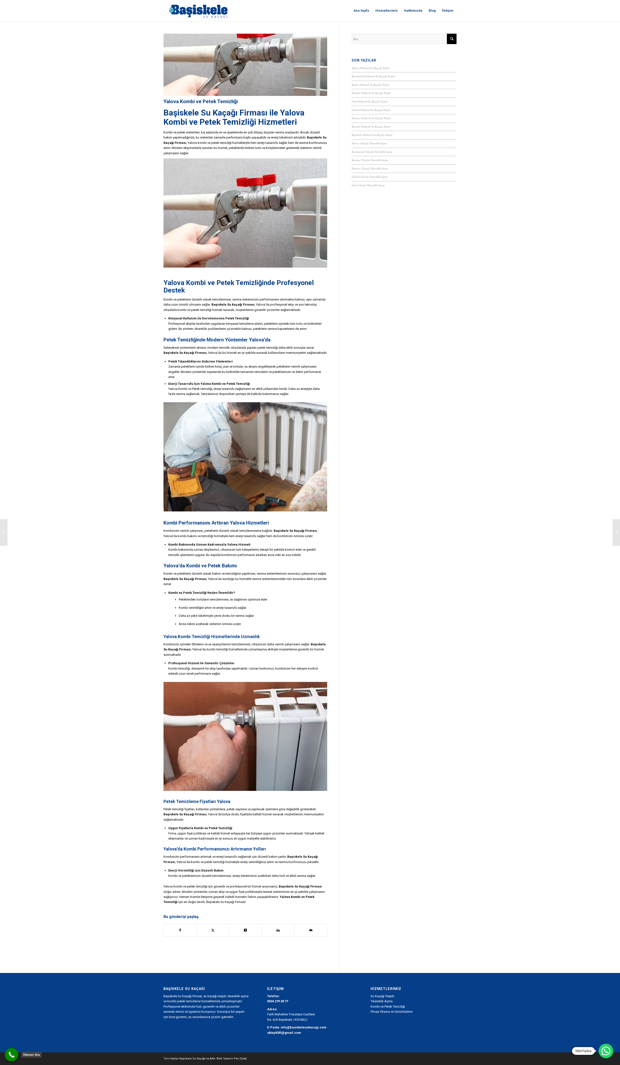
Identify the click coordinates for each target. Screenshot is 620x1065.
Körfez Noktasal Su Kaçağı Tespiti (370, 84)
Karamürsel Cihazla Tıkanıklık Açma (372, 152)
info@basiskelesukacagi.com (303, 1027)
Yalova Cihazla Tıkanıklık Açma (369, 143)
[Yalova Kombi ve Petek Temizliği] (245, 65)
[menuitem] (361, 10)
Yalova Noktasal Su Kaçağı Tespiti (371, 68)
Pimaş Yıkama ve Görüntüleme (391, 1011)
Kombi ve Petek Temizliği (225, 283)
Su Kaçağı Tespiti (382, 996)
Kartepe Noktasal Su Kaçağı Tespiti (371, 93)
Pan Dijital (240, 1058)
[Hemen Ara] (11, 1054)
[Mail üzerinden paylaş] (310, 930)
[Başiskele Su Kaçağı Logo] (198, 10)
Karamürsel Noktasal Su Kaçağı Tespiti (373, 76)
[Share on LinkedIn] (278, 930)
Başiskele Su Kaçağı (200, 112)
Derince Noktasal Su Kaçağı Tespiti (371, 118)
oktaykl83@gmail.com (284, 1032)
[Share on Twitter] (213, 930)
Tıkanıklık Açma (382, 1001)
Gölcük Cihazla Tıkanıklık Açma (370, 176)
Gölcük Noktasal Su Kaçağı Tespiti (371, 110)
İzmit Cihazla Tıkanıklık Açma (368, 185)
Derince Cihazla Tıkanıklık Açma (370, 168)
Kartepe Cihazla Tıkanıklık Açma (370, 160)
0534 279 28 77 (277, 1001)
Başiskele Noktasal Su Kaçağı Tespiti (372, 135)
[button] (606, 1051)
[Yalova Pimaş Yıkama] (4, 532)
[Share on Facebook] (180, 930)
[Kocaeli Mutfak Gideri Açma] (616, 532)
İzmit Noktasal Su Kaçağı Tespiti (370, 101)
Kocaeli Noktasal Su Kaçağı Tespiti (371, 126)
